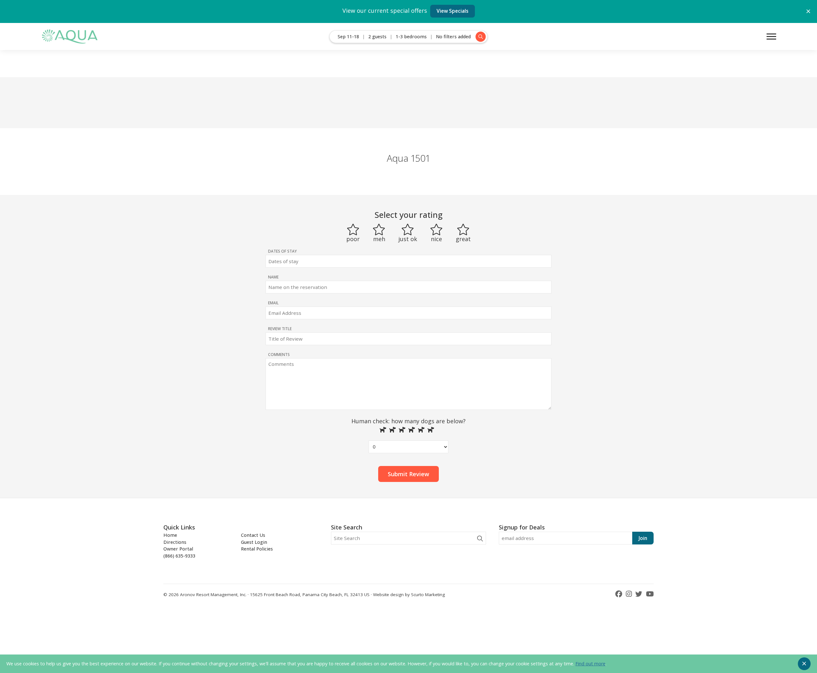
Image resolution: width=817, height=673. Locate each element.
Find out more (590, 664)
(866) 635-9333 (179, 556)
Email (273, 302)
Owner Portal (178, 549)
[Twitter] (639, 593)
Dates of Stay (282, 251)
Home (170, 535)
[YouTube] (650, 593)
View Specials (452, 11)
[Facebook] (619, 593)
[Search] (480, 539)
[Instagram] (630, 593)
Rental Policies (257, 549)
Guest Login (254, 542)
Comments (279, 354)
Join (643, 538)
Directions (174, 542)
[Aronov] (69, 36)
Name (273, 276)
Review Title (280, 328)
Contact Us (253, 535)
